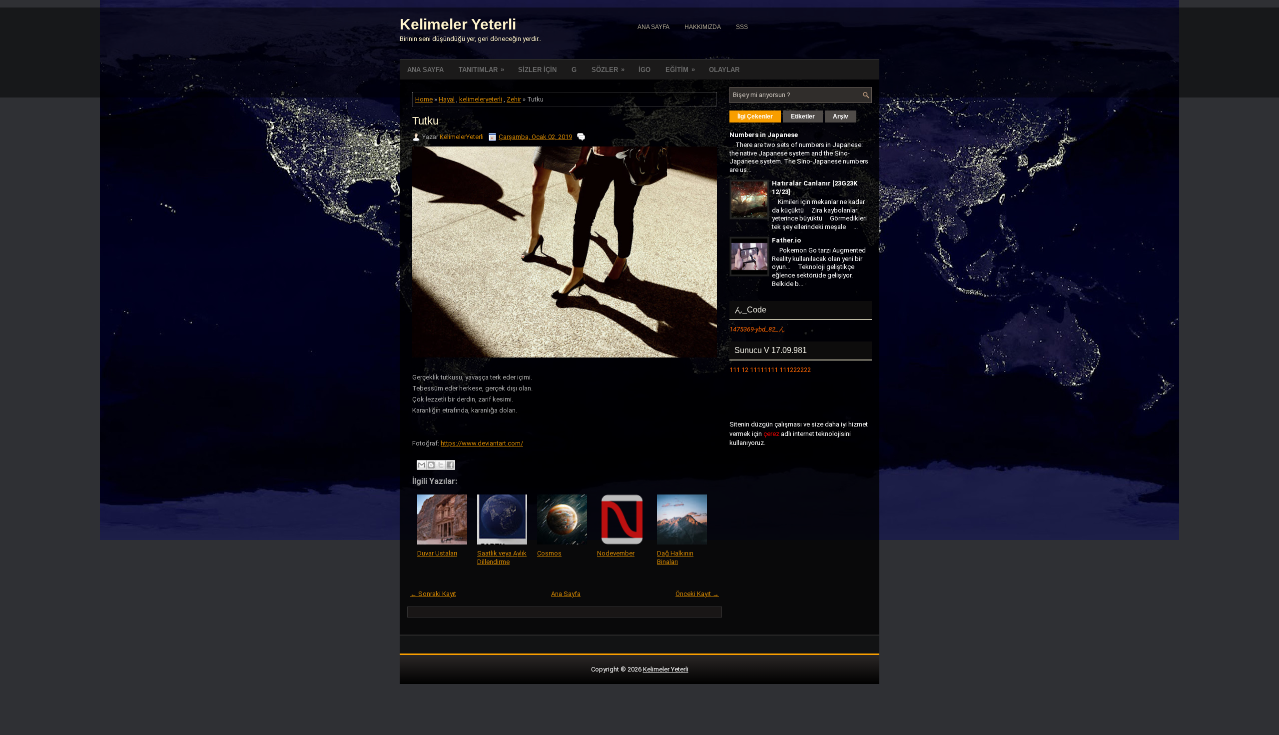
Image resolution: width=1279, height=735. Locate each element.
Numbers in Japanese (763, 134)
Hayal (447, 99)
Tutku (425, 120)
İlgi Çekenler (755, 116)
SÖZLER (608, 70)
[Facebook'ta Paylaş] (450, 465)
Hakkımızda (702, 27)
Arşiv (840, 116)
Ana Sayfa (653, 27)
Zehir (514, 99)
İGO (644, 70)
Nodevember (616, 553)
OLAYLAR (724, 70)
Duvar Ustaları (437, 553)
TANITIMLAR (481, 70)
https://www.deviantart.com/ (482, 443)
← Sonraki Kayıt (433, 594)
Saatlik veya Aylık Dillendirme (502, 558)
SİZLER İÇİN (537, 70)
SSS (742, 27)
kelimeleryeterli (480, 99)
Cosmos (549, 553)
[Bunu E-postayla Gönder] (422, 465)
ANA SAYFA (425, 70)
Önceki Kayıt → (697, 594)
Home (424, 99)
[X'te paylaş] (441, 465)
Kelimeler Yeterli (458, 24)
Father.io (786, 240)
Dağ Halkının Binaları (675, 558)
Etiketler (803, 116)
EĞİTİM (680, 70)
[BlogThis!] (431, 465)
